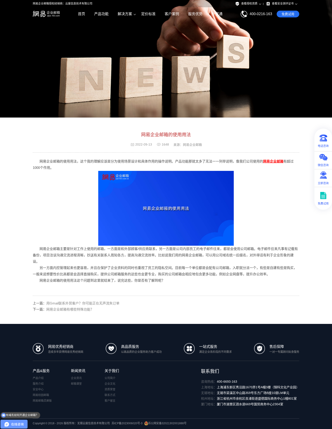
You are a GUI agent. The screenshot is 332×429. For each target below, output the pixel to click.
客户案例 (172, 14)
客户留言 (110, 400)
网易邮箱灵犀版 (42, 400)
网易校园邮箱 (41, 395)
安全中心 (38, 389)
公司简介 (110, 378)
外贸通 (217, 14)
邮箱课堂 (76, 383)
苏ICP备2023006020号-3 (127, 423)
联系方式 (110, 395)
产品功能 (101, 14)
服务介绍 (38, 383)
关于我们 (112, 371)
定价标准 (148, 14)
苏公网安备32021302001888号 (167, 423)
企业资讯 (76, 378)
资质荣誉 (110, 389)
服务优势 (195, 14)
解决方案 (125, 14)
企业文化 (110, 383)
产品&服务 (41, 371)
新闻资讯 (78, 371)
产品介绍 (38, 378)
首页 (81, 14)
